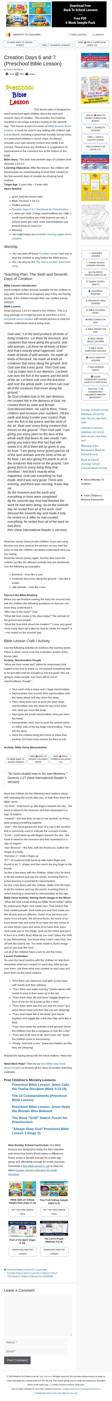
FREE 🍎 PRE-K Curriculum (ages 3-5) (92, 43)
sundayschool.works (90, 1389)
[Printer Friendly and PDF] (20, 76)
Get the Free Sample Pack (23, 1212)
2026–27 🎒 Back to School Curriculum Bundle (95, 118)
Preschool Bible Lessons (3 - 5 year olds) (27, 1269)
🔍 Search (98, 35)
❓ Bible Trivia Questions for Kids (95, 349)
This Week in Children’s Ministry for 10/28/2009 (30, 1276)
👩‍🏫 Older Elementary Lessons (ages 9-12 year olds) (95, 379)
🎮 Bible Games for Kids (95, 321)
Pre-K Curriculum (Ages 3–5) (95, 147)
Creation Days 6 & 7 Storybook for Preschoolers (40, 209)
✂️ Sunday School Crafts (95, 283)
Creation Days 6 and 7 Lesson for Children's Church (32, 1273)
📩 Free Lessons (77, 35)
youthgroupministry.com (45, 1393)
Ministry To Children (27, 34)
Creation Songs (49, 253)
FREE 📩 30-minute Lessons (56, 45)
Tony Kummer (45, 1376)
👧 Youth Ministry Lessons (95, 359)
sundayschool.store (71, 1389)
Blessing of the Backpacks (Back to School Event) (93, 450)
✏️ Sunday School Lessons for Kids (95, 264)
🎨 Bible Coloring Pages (95, 311)
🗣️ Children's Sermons (95, 292)
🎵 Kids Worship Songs (95, 368)
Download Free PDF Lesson (22, 1252)
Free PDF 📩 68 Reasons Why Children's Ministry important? (95, 393)
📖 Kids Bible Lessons (95, 254)
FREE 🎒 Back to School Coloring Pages (38, 759)
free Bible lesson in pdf (36, 1166)
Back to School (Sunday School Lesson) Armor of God (94, 463)
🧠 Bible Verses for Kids (95, 330)
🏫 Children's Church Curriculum (95, 273)
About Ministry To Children (92, 481)
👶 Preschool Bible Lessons (95, 302)
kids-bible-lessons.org (67, 1393)
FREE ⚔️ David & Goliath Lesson (95, 138)
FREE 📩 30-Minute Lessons (95, 128)
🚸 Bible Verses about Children (95, 340)
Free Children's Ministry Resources (92, 497)
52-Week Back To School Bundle (20, 43)
